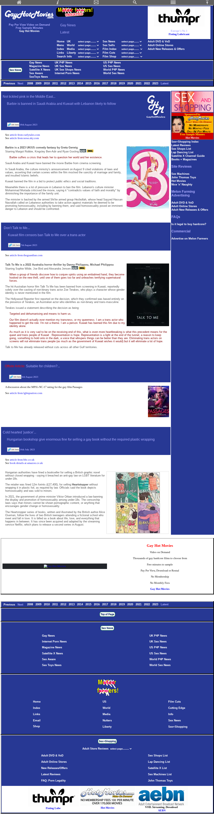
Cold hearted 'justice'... (19, 432)
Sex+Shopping (177, 726)
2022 (147, 83)
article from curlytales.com (25, 134)
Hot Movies (178, 180)
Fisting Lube (53, 808)
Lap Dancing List (182, 152)
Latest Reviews (181, 145)
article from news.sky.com (24, 138)
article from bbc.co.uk (22, 459)
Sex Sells (109, 45)
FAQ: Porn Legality (53, 780)
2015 (89, 83)
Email (37, 720)
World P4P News (114, 69)
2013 (72, 83)
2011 (55, 83)
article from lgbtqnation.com (26, 393)
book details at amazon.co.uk (26, 463)
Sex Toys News (51, 665)
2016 (97, 83)
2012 (64, 83)
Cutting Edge (176, 707)
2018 (114, 83)
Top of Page (107, 614)
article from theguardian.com (26, 255)
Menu (60, 45)
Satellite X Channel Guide (188, 155)
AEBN (162, 810)
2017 (105, 83)
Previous (10, 83)
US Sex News (111, 66)
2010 (47, 83)
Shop (36, 726)
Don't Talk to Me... (17, 228)
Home (60, 41)
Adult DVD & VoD (159, 41)
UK (69, 41)
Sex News (109, 41)
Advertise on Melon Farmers (189, 238)
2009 (39, 83)
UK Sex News (63, 66)
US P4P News (112, 62)
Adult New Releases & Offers (166, 49)
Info (69, 56)
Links (60, 52)
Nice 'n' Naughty (181, 184)
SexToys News (38, 76)
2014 (80, 83)
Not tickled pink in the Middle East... (29, 96)
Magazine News (39, 66)
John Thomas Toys (183, 177)
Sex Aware (36, 73)
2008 (30, 83)
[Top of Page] (209, 3)
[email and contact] (96, 3)
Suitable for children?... (43, 366)
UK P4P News (63, 62)
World (71, 45)
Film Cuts (109, 52)
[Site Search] (134, 3)
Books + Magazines (184, 159)
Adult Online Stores (160, 45)
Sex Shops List (181, 148)
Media (71, 49)
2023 (156, 83)
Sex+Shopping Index (185, 141)
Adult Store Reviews (95, 748)
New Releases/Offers (54, 768)
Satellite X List (157, 768)
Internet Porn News (67, 73)
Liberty (71, 52)
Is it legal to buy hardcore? (188, 224)
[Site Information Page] (58, 3)
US (104, 701)
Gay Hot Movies (159, 588)
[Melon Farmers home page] (107, 695)
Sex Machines (180, 173)
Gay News (35, 62)
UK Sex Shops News (68, 69)
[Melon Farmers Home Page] (19, 3)
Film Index (109, 49)
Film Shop (109, 56)
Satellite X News (39, 69)
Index (60, 49)
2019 (122, 83)
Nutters (107, 720)
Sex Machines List (160, 774)
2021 (139, 83)
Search (61, 56)
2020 (130, 83)
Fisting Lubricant (179, 34)
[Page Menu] (173, 3)
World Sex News (113, 73)
